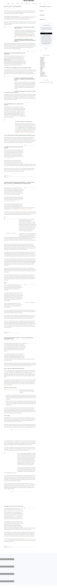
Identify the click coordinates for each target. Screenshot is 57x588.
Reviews (41, 61)
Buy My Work (42, 57)
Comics (41, 69)
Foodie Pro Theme (23, 586)
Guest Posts (42, 58)
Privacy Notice (40, 586)
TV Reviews (42, 67)
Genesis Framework (30, 586)
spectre (7, 177)
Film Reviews (42, 64)
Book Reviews (42, 62)
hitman (29, 176)
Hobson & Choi (42, 72)
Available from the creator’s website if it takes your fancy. (24, 132)
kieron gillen (31, 176)
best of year (12, 176)
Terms (49, 43)
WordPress (35, 586)
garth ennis (22, 176)
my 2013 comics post (22, 16)
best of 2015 (9, 176)
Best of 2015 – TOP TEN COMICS (12, 6)
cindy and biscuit (16, 176)
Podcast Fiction (42, 73)
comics (19, 176)
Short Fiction (42, 74)
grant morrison (25, 176)
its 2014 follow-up (31, 16)
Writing (41, 68)
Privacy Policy (44, 43)
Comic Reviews (9, 175)
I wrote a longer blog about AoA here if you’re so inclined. (26, 36)
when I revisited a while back (13, 511)
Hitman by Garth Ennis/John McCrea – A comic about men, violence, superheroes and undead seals (19, 183)
